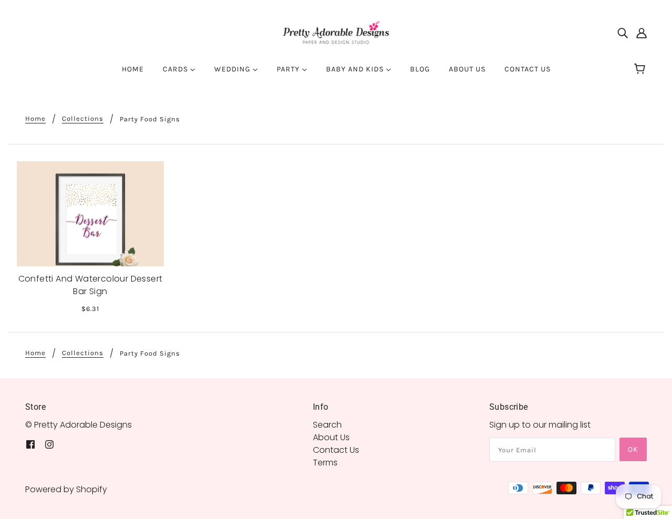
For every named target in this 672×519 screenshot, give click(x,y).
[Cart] (641, 69)
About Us (331, 437)
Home (35, 118)
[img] (622, 33)
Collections (82, 118)
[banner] (336, 32)
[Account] (641, 33)
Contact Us (336, 450)
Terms (325, 462)
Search (327, 425)
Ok (633, 449)
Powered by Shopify (66, 489)
